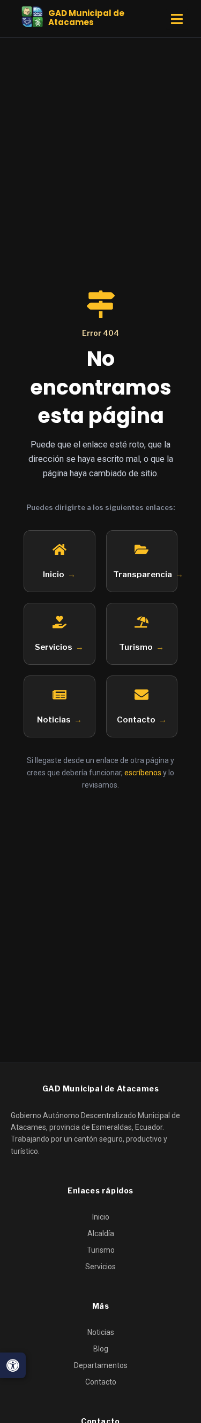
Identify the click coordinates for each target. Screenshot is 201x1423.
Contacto (136, 720)
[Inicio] (59, 549)
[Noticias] (59, 695)
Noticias (54, 720)
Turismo (136, 647)
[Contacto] (141, 695)
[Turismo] (141, 622)
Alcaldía (100, 1233)
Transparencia (142, 574)
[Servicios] (59, 622)
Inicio (53, 574)
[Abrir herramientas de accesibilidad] (13, 1365)
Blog (100, 1349)
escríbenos (142, 772)
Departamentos (101, 1365)
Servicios (53, 647)
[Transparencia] (141, 549)
